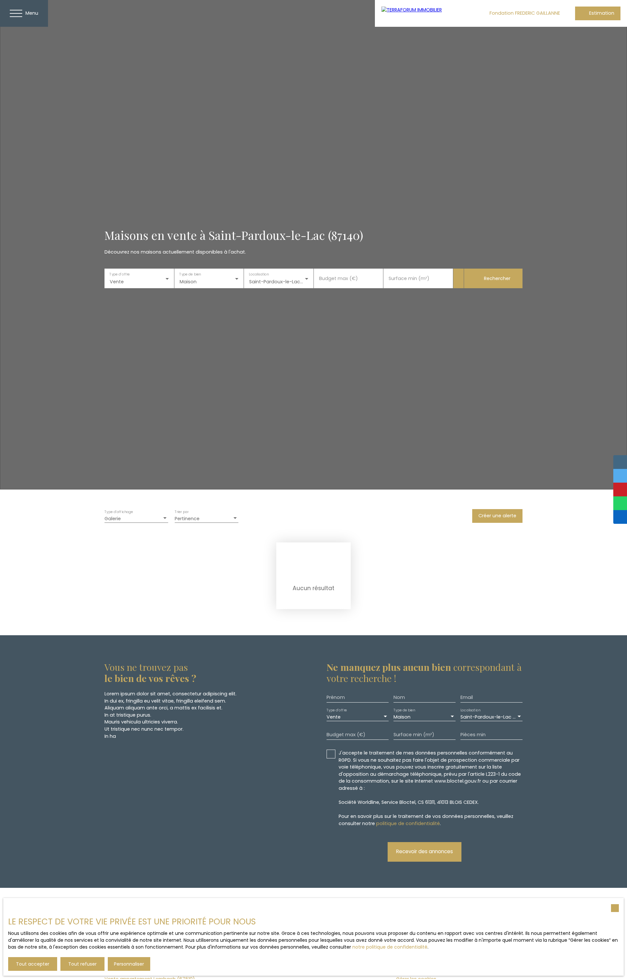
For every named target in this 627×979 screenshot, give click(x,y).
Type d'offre (119, 274)
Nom (399, 697)
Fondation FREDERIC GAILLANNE (525, 13)
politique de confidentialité (408, 823)
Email (466, 697)
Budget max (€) (338, 278)
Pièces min (473, 735)
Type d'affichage (118, 512)
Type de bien (190, 274)
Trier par (181, 512)
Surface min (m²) (409, 278)
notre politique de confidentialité (389, 947)
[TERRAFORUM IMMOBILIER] (424, 13)
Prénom (336, 697)
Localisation (259, 274)
